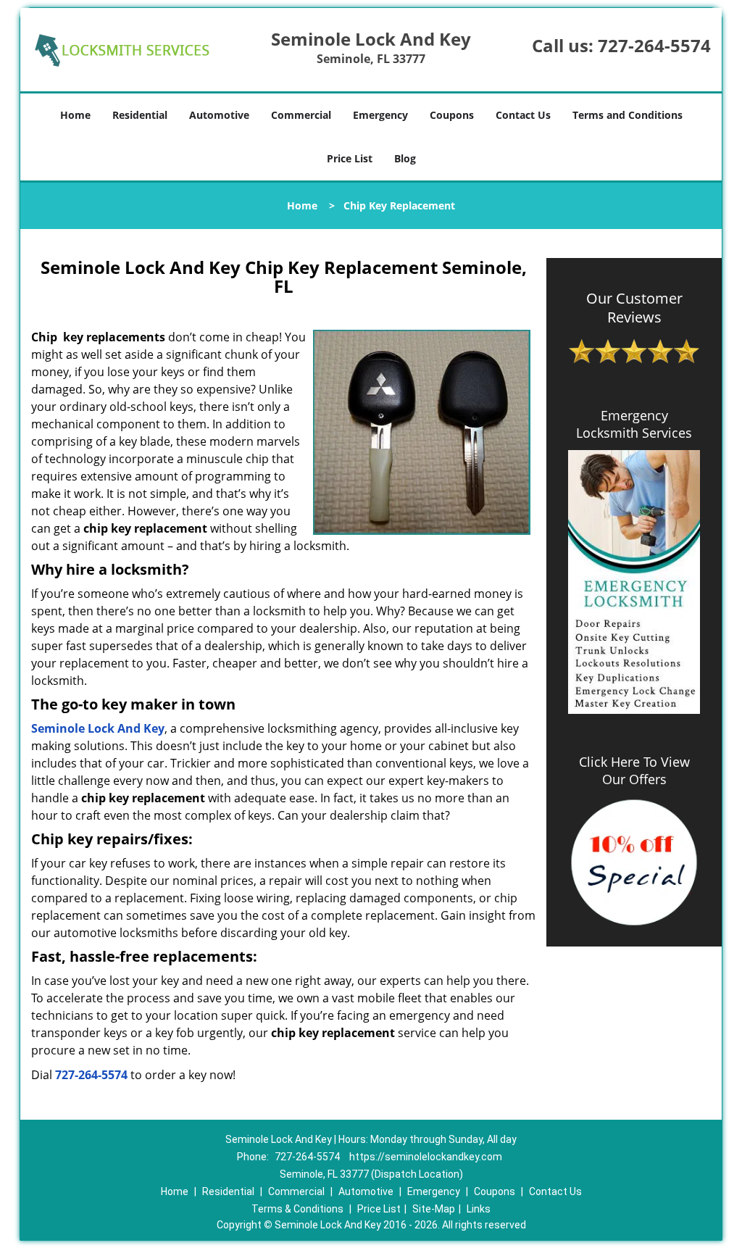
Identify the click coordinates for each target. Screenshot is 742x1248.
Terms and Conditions (627, 115)
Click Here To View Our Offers (634, 770)
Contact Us (523, 115)
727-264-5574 (654, 45)
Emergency (380, 115)
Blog (405, 158)
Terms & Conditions (297, 1209)
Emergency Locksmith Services (634, 424)
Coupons (452, 115)
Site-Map (433, 1209)
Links (479, 1209)
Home (75, 115)
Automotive (219, 115)
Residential (139, 115)
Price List (349, 158)
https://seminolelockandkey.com (425, 1156)
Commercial (301, 115)
